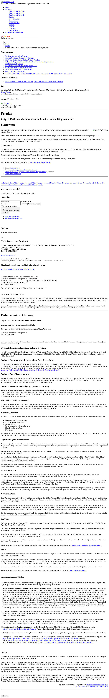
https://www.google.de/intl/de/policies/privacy (86, 545)
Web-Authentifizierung (12, 210)
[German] (6, 36)
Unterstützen (13, 21)
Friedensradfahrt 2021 (16, 13)
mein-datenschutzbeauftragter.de (97, 685)
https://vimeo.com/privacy (77, 570)
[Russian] (9, 36)
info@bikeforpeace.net (8, 255)
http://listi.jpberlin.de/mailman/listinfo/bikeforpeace (18, 269)
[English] (2, 36)
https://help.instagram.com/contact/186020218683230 (61, 639)
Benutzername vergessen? (14, 218)
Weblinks (12, 28)
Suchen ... (4, 38)
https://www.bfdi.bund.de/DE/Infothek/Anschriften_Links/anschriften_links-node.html (30, 370)
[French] (4, 36)
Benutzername (26, 201)
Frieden (11, 17)
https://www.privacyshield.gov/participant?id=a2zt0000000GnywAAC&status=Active (37, 640)
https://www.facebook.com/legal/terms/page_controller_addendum (70, 642)
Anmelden (5, 213)
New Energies (14, 19)
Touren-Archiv (14, 30)
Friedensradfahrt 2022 (16, 15)
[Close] (2, 237)
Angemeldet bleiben (10, 206)
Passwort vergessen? (12, 216)
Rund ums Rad (14, 23)
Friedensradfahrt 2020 (16, 11)
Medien (11, 25)
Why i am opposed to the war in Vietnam (23, 170)
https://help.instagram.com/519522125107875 (17, 639)
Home (7, 7)
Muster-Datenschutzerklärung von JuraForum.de (92, 687)
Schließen (5, 696)
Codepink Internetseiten (13, 174)
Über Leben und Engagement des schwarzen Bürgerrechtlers (25, 172)
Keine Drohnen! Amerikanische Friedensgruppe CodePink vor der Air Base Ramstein (34, 82)
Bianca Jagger (5, 92)
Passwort (24, 204)
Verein (11, 27)
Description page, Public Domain (40, 162)
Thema (7, 9)
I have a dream (14, 168)
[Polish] (8, 36)
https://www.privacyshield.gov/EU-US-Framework (20, 629)
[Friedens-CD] (6, 103)
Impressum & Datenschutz (14, 32)
